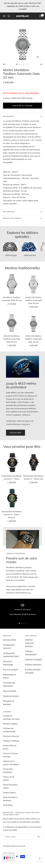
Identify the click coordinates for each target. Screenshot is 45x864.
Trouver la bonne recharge (10, 755)
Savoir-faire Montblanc (8, 770)
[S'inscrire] (38, 837)
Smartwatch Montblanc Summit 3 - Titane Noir (33, 477)
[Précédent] (4, 64)
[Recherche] (9, 16)
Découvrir (15, 433)
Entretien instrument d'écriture (29, 643)
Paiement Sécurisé (11, 736)
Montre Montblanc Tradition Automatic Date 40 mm (33, 300)
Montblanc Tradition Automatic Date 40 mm (12, 298)
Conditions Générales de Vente (11, 717)
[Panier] (41, 16)
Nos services (9, 212)
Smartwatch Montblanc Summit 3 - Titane (12, 477)
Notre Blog (7, 805)
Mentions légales (10, 724)
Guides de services (11, 696)
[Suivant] (41, 64)
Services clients (9, 640)
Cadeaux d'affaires (11, 741)
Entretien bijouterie (33, 664)
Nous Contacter (9, 691)
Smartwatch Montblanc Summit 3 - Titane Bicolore (12, 514)
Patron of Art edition (8, 778)
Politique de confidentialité (9, 730)
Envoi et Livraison (10, 669)
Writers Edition (9, 792)
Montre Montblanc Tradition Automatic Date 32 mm (33, 339)
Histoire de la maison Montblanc (11, 763)
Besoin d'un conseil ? (12, 218)
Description (8, 116)
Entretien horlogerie (33, 659)
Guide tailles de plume (9, 747)
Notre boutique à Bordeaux (10, 799)
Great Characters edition (10, 786)
